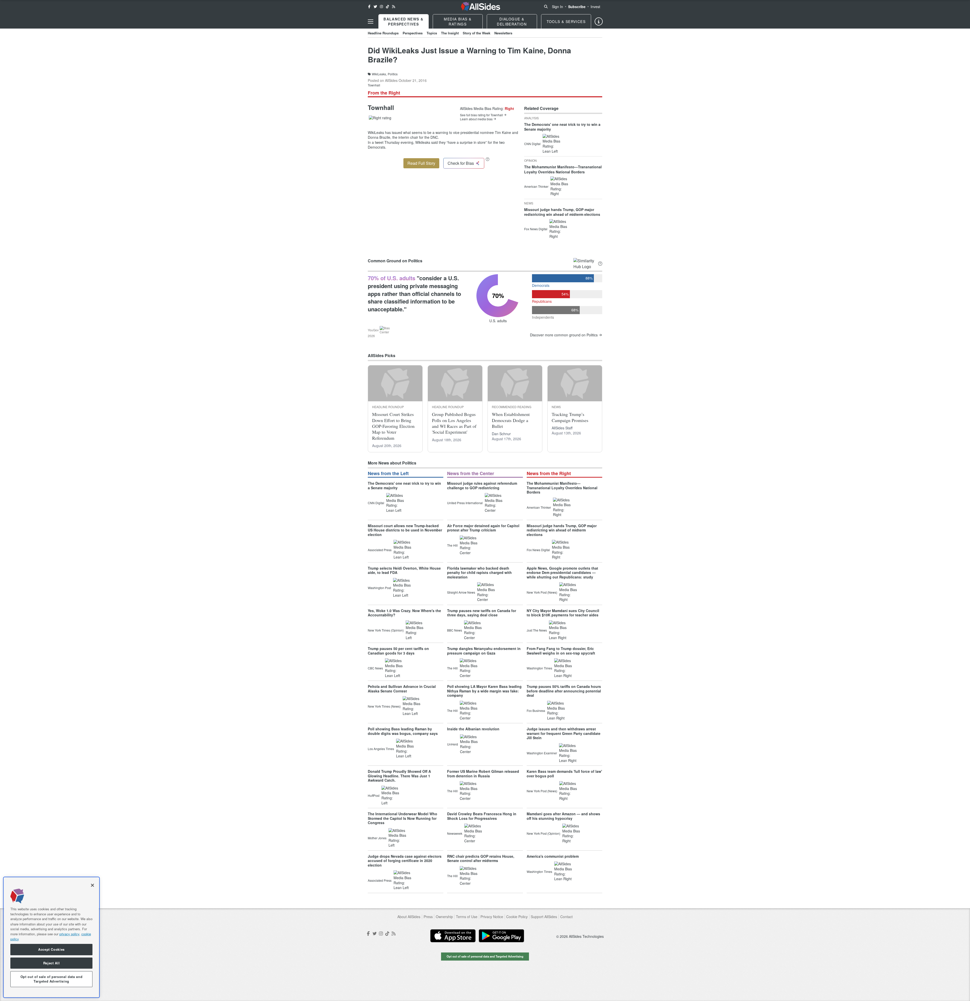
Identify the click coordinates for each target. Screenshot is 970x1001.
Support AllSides (544, 916)
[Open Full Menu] (370, 21)
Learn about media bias (476, 119)
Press (428, 916)
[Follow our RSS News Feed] (394, 6)
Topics (432, 33)
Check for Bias (461, 163)
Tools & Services (566, 21)
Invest (595, 6)
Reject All (51, 963)
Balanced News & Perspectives (403, 21)
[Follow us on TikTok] (387, 6)
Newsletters (503, 33)
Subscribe (577, 6)
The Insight (450, 33)
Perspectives (413, 33)
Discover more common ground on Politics (564, 335)
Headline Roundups (383, 33)
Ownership (444, 916)
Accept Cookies (51, 949)
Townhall (374, 85)
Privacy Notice (491, 916)
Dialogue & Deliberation (512, 21)
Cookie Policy (517, 916)
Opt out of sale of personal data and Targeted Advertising (485, 956)
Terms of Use (466, 916)
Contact (566, 916)
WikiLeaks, (379, 74)
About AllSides (408, 916)
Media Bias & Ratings (457, 21)
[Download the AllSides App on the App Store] (453, 935)
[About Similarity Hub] (600, 263)
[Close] (92, 885)
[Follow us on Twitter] (375, 6)
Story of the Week (476, 33)
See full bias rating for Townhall (481, 115)
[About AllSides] (598, 21)
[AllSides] (480, 6)
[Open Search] (546, 7)
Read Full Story (421, 163)
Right (509, 108)
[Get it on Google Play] (501, 935)
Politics (393, 74)
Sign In (557, 6)
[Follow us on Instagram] (381, 6)
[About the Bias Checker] (487, 159)
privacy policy (69, 933)
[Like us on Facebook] (369, 6)
